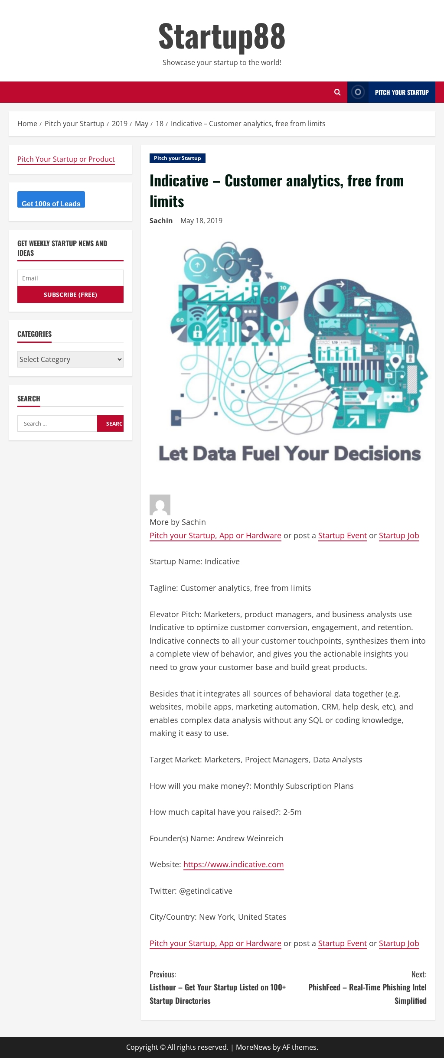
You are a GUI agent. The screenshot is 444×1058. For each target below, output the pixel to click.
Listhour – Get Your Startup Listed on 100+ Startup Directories (218, 987)
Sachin (161, 220)
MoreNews (253, 1047)
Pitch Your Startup (402, 92)
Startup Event (342, 535)
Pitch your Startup (177, 158)
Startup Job (399, 535)
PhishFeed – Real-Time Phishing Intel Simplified (367, 987)
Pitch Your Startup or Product (66, 159)
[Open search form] (337, 92)
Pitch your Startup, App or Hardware (215, 535)
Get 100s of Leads (51, 204)
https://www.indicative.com (233, 864)
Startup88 (222, 34)
